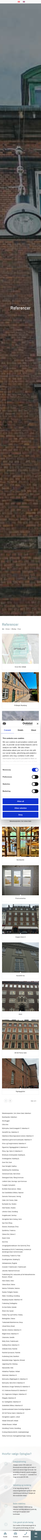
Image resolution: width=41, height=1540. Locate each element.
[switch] (35, 777)
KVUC (20, 1014)
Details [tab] (20, 730)
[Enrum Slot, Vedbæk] (20, 649)
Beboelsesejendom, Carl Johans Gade (20, 821)
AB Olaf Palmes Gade (20, 1053)
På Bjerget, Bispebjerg (20, 705)
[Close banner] (37, 724)
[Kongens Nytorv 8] (20, 919)
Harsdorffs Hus (20, 976)
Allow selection (20, 808)
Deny (20, 815)
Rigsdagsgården (20, 1091)
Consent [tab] (7, 730)
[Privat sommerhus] (20, 880)
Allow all (20, 801)
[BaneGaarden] (20, 842)
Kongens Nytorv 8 (20, 937)
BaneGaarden (20, 860)
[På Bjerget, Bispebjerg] (20, 687)
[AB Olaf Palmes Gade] (20, 1035)
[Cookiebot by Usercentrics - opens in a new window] (24, 723)
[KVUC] (20, 996)
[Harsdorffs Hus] (20, 957)
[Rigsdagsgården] (20, 1073)
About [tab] (33, 730)
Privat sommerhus (20, 898)
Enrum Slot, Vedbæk (20, 667)
